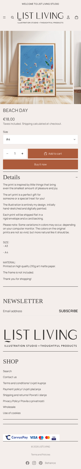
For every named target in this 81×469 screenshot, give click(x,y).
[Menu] (4, 17)
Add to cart (55, 153)
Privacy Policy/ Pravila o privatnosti (23, 401)
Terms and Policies (40, 454)
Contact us (10, 377)
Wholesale (9, 407)
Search (7, 371)
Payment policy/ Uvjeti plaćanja (22, 389)
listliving (44, 446)
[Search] (12, 17)
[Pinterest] (40, 463)
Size (5, 132)
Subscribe (68, 311)
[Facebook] (27, 463)
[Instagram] (34, 463)
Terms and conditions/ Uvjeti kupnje (24, 383)
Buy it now (40, 164)
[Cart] (76, 17)
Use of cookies (12, 413)
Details (11, 177)
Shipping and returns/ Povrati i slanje (25, 395)
